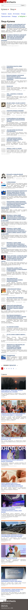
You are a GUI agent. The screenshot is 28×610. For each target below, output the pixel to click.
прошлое (12, 365)
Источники (16, 14)
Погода (23, 14)
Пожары (14, 16)
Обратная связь (4, 605)
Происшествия (5, 16)
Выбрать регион (4, 606)
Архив (10, 14)
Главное (3, 14)
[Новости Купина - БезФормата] (8, 1)
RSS (12, 608)
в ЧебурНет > (22, 16)
